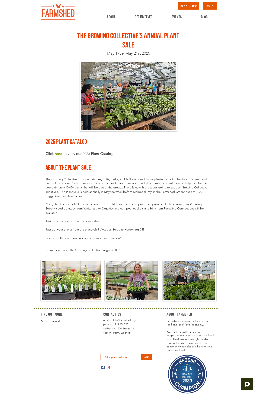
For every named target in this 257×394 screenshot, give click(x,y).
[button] (143, 17)
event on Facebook (78, 238)
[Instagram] (108, 367)
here (58, 153)
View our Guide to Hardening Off (121, 229)
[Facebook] (103, 367)
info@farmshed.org (124, 320)
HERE (117, 250)
